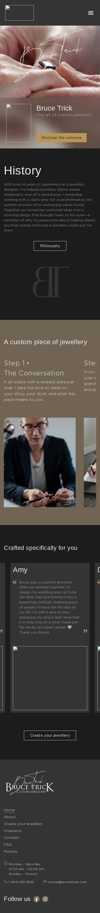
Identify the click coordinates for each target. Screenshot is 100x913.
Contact (11, 837)
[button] (90, 13)
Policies (11, 851)
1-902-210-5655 (21, 882)
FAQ (8, 844)
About (10, 817)
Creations (13, 831)
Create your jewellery (23, 824)
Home (9, 810)
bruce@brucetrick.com (68, 882)
